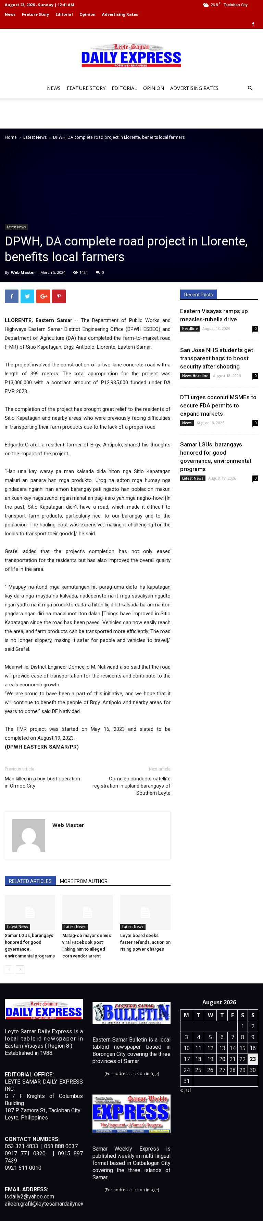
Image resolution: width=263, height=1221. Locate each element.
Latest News (35, 137)
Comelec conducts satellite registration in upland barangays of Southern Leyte (131, 786)
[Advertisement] (131, 113)
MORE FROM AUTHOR (84, 881)
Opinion (87, 14)
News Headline (195, 375)
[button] (250, 88)
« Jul (185, 1090)
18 (198, 1059)
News (10, 14)
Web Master (23, 272)
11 (198, 1048)
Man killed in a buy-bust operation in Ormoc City (42, 782)
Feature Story (35, 14)
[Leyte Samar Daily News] (131, 54)
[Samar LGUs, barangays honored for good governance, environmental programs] (30, 912)
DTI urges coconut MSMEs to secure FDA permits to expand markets (218, 405)
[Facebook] (253, 24)
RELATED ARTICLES (30, 881)
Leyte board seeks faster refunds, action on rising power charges (145, 942)
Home (11, 137)
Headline (190, 328)
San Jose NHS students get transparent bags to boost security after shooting (216, 358)
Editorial (64, 14)
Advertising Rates (120, 14)
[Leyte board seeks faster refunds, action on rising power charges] (145, 912)
